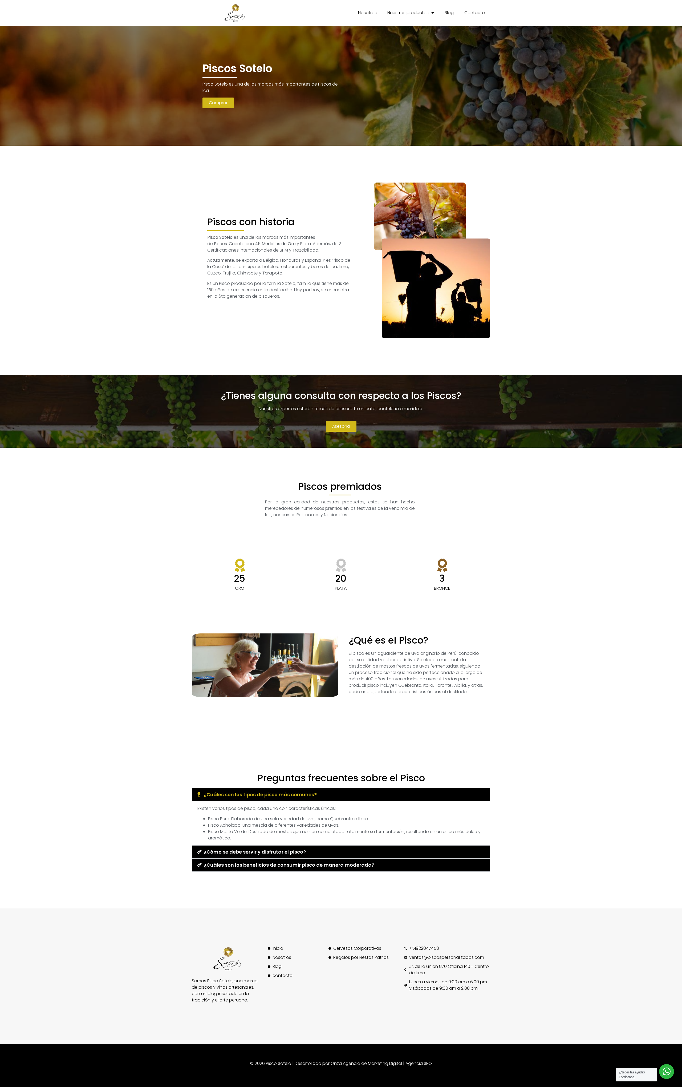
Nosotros (367, 13)
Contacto (474, 13)
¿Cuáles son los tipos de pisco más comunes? (260, 794)
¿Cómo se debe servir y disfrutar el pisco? (255, 851)
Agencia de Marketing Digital (372, 1063)
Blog (449, 13)
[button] (341, 794)
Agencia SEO (418, 1063)
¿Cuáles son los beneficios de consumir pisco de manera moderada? (289, 865)
